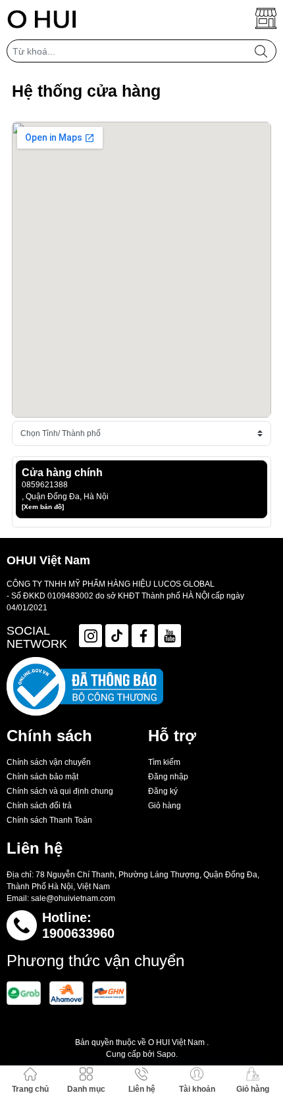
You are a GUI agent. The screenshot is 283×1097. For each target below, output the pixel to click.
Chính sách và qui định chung (60, 791)
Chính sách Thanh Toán (49, 820)
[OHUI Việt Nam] (42, 18)
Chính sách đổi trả (39, 805)
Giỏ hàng (164, 805)
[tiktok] (116, 635)
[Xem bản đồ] (43, 506)
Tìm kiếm (164, 762)
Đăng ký (163, 791)
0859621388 (45, 484)
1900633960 (78, 933)
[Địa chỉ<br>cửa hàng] (265, 18)
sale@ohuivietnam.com (73, 898)
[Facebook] (143, 635)
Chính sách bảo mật (42, 776)
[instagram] (90, 635)
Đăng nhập (168, 776)
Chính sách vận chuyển (49, 762)
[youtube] (169, 635)
